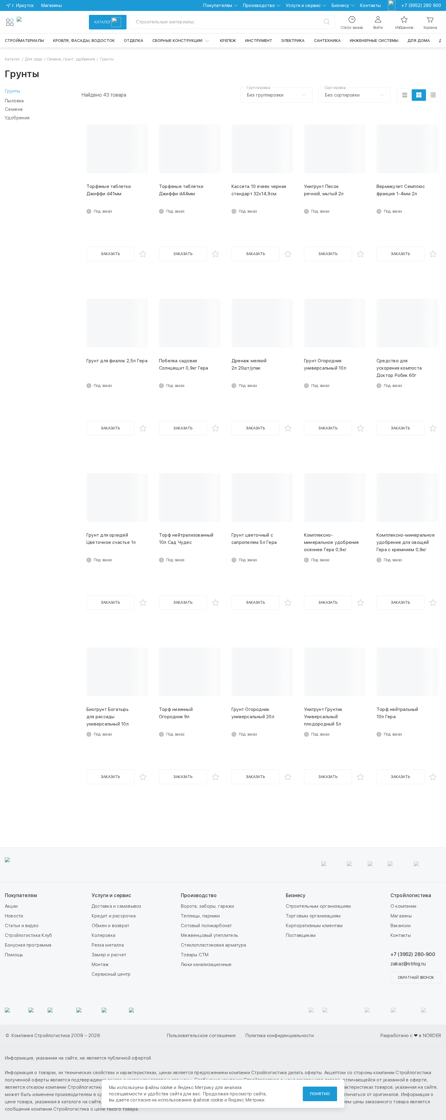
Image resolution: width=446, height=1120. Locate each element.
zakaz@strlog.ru (408, 964)
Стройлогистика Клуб (28, 935)
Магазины (401, 916)
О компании (403, 906)
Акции (11, 906)
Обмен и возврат (110, 925)
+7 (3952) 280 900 (421, 5)
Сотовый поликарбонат (206, 925)
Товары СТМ (194, 955)
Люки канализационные (206, 964)
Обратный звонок (416, 977)
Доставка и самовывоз (116, 906)
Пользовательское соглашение (201, 1035)
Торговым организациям (313, 916)
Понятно (320, 1093)
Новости (14, 916)
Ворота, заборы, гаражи (207, 906)
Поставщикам (301, 935)
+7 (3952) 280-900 (412, 954)
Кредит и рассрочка (114, 916)
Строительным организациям (318, 906)
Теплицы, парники (200, 916)
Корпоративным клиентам (314, 925)
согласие (140, 1100)
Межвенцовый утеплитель (209, 935)
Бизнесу (340, 5)
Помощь (14, 955)
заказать (110, 253)
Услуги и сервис (303, 5)
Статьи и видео (22, 925)
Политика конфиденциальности (279, 1035)
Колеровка (103, 935)
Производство (259, 5)
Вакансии (400, 925)
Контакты (370, 5)
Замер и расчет (109, 955)
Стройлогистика (410, 895)
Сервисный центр (111, 974)
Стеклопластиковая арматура (213, 945)
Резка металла (108, 945)
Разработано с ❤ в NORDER (410, 1035)
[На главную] (39, 22)
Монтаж (100, 964)
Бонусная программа (28, 945)
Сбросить (21, 240)
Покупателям (217, 5)
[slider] (7, 165)
